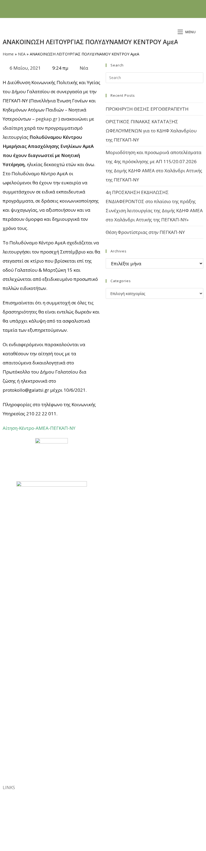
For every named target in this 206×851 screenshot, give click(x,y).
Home (8, 54)
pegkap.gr (46, 119)
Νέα (84, 68)
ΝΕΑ (21, 54)
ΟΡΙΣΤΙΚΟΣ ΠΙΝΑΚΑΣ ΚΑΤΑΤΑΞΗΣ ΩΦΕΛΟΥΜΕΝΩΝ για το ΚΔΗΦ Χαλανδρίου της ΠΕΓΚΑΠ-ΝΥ (151, 130)
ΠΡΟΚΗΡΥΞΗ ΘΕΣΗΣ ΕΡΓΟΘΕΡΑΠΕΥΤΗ (147, 109)
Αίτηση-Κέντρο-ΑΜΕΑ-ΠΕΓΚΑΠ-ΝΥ (39, 428)
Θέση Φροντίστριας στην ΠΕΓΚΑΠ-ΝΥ (145, 232)
